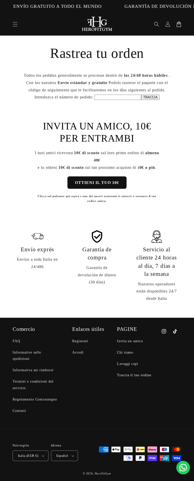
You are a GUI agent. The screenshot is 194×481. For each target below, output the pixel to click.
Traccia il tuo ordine (134, 375)
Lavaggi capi (127, 364)
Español (62, 456)
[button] (15, 24)
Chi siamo (125, 352)
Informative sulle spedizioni (27, 356)
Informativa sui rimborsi (33, 370)
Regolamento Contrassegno (35, 399)
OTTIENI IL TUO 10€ (97, 182)
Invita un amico (130, 341)
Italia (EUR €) (28, 456)
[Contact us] (183, 467)
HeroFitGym (103, 473)
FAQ (16, 341)
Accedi (78, 352)
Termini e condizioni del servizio (33, 385)
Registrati (80, 341)
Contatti (19, 411)
